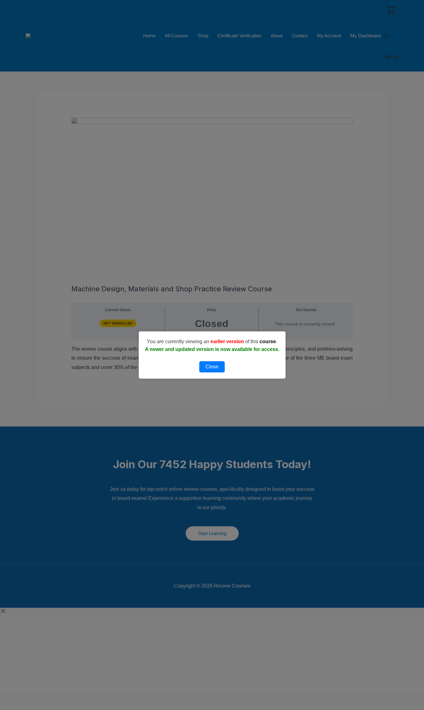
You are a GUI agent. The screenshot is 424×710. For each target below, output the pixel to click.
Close (212, 366)
